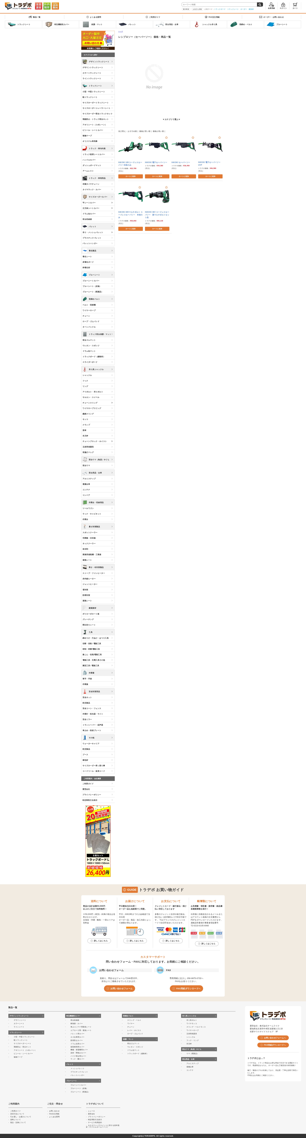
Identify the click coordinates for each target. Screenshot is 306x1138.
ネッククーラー (89, 543)
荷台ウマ (86, 465)
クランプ (86, 425)
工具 (91, 632)
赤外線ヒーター (89, 579)
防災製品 (86, 703)
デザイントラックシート (99, 62)
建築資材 (92, 608)
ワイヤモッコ (191, 1023)
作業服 (85, 684)
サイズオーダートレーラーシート (97, 108)
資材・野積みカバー (78, 1053)
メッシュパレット (78, 1068)
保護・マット (128, 1039)
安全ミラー (87, 719)
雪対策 (85, 590)
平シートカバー (89, 203)
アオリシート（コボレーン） (95, 125)
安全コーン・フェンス (92, 708)
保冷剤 (85, 549)
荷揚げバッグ (88, 452)
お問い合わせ (273, 17)
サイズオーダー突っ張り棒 (94, 765)
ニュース (91, 1111)
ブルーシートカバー (91, 281)
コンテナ (86, 490)
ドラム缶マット (89, 351)
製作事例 (186, 9)
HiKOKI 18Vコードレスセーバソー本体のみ (130, 163)
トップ (120, 31)
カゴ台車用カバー (78, 1037)
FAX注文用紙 (214, 17)
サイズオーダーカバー (98, 197)
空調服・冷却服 (89, 538)
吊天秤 (85, 436)
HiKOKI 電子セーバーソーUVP (209, 163)
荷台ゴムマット (89, 340)
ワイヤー (130, 1023)
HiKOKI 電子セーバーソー (156, 162)
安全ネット (87, 697)
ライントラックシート (92, 78)
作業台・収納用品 (96, 502)
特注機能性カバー (73, 1016)
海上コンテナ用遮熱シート (81, 1027)
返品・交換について (18, 1122)
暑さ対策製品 (94, 527)
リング (85, 386)
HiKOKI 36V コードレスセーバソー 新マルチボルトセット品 (157, 214)
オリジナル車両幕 (90, 141)
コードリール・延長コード (94, 771)
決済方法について (17, 1114)
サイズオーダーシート (22, 1043)
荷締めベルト (94, 299)
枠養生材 (86, 267)
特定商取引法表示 (89, 800)
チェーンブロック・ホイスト (95, 441)
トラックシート (233, 9)
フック (85, 381)
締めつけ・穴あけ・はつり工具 (96, 638)
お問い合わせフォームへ (275, 1038)
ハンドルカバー (89, 160)
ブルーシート (94, 275)
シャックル (87, 375)
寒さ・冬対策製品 (96, 567)
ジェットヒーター (90, 584)
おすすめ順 (132, 131)
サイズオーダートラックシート (96, 103)
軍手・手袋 (87, 679)
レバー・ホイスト (134, 1030)
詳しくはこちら (101, 941)
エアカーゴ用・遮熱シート (81, 1030)
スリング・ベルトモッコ (196, 1027)
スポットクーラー (90, 532)
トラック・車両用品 (97, 178)
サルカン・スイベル (91, 397)
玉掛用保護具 (88, 447)
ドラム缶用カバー (78, 1044)
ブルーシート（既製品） (93, 292)
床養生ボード (88, 262)
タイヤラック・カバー (92, 189)
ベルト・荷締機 (89, 305)
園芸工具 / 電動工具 (91, 665)
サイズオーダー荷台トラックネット (97, 114)
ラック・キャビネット (92, 514)
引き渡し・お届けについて (20, 1117)
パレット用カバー (78, 1034)
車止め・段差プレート (92, 730)
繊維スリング (88, 414)
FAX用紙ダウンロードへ (188, 988)
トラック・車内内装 (97, 148)
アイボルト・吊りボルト (93, 392)
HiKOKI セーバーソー (181, 162)
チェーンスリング (90, 403)
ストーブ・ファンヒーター (94, 573)
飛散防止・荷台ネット (22, 1047)
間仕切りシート (89, 625)
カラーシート (19, 1023)
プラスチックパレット (92, 238)
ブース (85, 754)
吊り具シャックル (96, 369)
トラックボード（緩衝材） (94, 356)
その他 (91, 738)
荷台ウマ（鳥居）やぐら (99, 460)
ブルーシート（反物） (92, 286)
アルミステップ (89, 478)
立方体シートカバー (91, 208)
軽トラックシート (90, 97)
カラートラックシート (92, 73)
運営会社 (86, 789)
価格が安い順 (144, 131)
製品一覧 (36, 17)
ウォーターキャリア (91, 743)
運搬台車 (86, 484)
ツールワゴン (88, 508)
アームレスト (88, 171)
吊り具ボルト (191, 1020)
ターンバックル (89, 327)
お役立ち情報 (197, 9)
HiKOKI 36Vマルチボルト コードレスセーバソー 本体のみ (130, 214)
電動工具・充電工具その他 (94, 660)
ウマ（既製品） (192, 1053)
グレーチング (88, 619)
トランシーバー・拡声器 (93, 725)
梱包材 (85, 760)
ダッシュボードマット (92, 165)
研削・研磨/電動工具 (91, 649)
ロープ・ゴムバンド (91, 321)
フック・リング (192, 1040)
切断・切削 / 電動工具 (92, 643)
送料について (15, 1120)
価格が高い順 (158, 131)
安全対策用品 (94, 691)
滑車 (84, 430)
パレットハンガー (90, 243)
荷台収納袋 (87, 219)
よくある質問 (95, 17)
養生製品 (92, 251)
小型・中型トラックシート (94, 91)
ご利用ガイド (154, 17)
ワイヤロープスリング (92, 408)
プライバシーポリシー (91, 795)
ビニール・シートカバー (93, 130)
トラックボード (220, 9)
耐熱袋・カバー (77, 1023)
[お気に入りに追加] (139, 137)
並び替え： (123, 131)
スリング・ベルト (134, 1020)
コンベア (86, 495)
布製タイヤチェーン (91, 184)
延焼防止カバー (77, 1040)
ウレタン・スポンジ (91, 345)
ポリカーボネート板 (91, 614)
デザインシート (20, 1020)
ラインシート (19, 1027)
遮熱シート (87, 560)
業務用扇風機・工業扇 (92, 554)
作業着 (91, 673)
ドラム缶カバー (89, 214)
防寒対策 (86, 595)
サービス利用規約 (95, 1122)
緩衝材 (251, 9)
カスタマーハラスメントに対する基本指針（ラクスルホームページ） (102, 1126)
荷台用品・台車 (95, 473)
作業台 (85, 519)
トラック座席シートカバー (94, 154)
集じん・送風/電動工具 (92, 654)
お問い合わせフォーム (121, 988)
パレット (92, 226)
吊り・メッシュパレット (93, 232)
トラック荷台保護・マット (100, 334)
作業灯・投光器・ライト (93, 714)
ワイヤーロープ (89, 310)
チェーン (86, 316)
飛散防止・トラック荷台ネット (96, 119)
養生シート (87, 256)
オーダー (243, 9)
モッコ (85, 419)
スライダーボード (90, 362)
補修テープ (87, 136)
